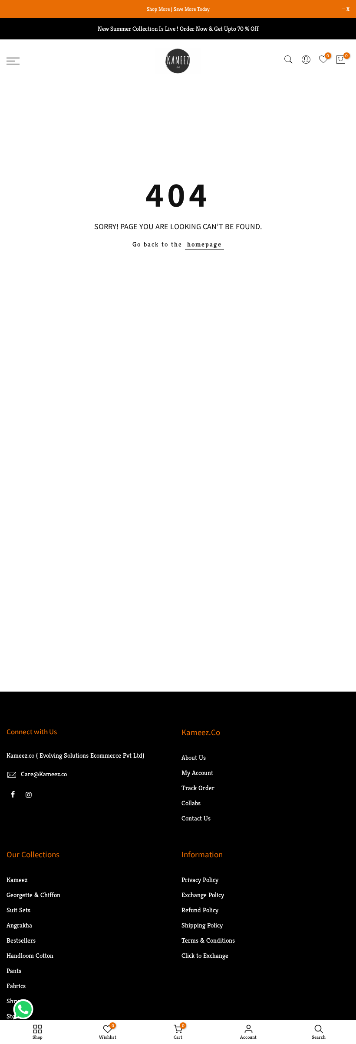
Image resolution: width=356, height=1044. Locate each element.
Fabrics (16, 986)
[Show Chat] (25, 1009)
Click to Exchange (204, 955)
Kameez (17, 879)
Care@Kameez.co (44, 774)
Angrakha (19, 925)
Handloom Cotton (30, 955)
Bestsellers (21, 940)
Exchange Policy (202, 895)
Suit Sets (18, 910)
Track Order (197, 788)
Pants (14, 970)
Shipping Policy (202, 925)
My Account (197, 772)
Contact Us (196, 818)
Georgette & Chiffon (33, 895)
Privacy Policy (199, 879)
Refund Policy (199, 910)
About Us (193, 757)
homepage (204, 244)
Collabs (191, 803)
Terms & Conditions (208, 940)
